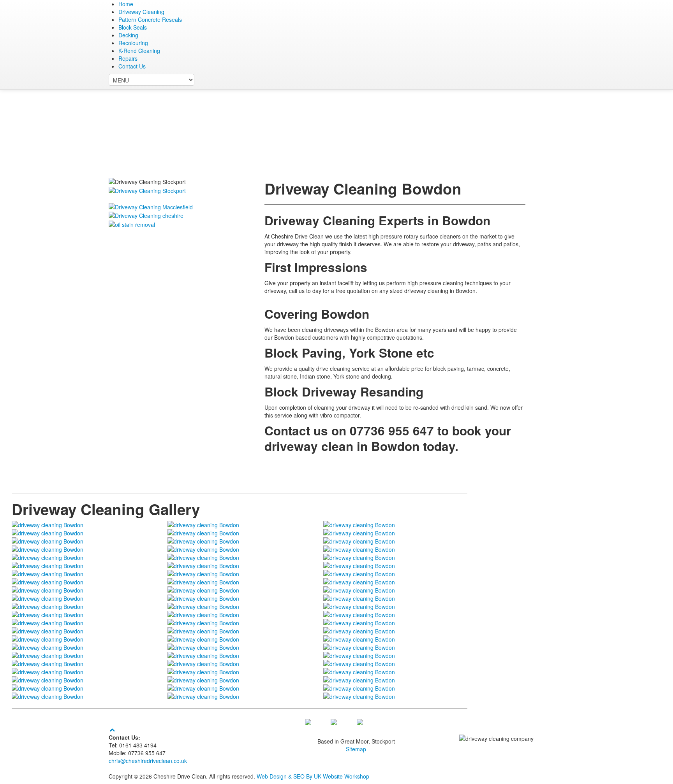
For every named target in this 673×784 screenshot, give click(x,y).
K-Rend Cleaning (139, 50)
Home (125, 4)
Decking (128, 35)
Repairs (127, 58)
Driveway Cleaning (141, 12)
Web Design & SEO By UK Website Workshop (313, 776)
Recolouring (133, 43)
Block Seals (132, 27)
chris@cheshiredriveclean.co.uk (148, 761)
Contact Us (132, 66)
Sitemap (356, 749)
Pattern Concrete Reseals (150, 19)
